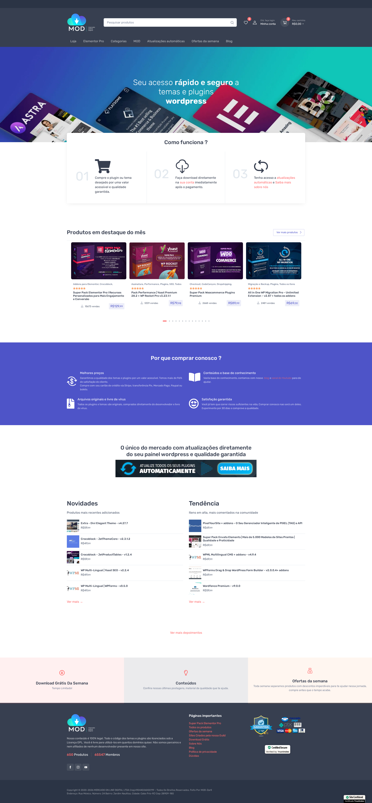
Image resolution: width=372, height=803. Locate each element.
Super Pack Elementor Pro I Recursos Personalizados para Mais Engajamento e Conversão (98, 296)
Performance (151, 284)
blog (266, 378)
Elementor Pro (93, 41)
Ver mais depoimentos (186, 632)
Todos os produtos (200, 727)
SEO (171, 284)
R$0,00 (298, 22)
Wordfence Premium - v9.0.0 (221, 586)
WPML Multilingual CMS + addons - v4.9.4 (229, 554)
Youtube (85, 767)
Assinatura (137, 284)
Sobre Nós (195, 743)
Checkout (195, 284)
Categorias (119, 41)
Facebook (70, 767)
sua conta (187, 182)
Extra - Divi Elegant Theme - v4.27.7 (104, 523)
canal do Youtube (282, 378)
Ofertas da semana (205, 41)
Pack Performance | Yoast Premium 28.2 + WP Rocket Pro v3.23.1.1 (154, 294)
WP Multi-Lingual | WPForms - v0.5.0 (104, 586)
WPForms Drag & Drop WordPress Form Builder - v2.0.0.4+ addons (246, 570)
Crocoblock (106, 284)
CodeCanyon (209, 284)
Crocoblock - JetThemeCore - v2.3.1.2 (105, 539)
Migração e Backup (258, 284)
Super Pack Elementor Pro (205, 723)
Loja (73, 41)
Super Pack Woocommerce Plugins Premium (212, 294)
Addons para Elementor (86, 284)
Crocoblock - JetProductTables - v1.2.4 (106, 554)
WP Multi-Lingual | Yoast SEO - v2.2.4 (105, 570)
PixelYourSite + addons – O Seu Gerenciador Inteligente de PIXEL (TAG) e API (252, 523)
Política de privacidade (203, 751)
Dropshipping (224, 284)
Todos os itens (287, 284)
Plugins (164, 284)
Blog (229, 41)
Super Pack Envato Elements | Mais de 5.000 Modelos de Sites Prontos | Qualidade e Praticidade (249, 539)
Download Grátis (199, 739)
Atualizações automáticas (166, 41)
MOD (136, 41)
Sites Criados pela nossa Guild (207, 735)
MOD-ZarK (206, 790)
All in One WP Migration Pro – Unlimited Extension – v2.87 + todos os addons (273, 294)
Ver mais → (75, 602)
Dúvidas (194, 755)
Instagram (78, 767)
